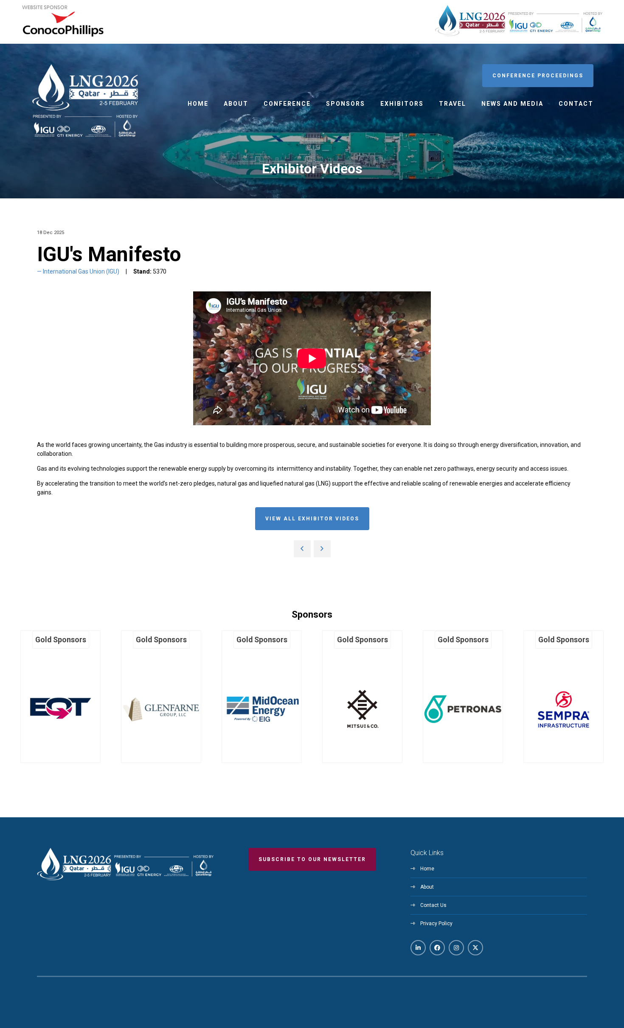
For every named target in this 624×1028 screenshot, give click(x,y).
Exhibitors (402, 103)
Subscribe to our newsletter (312, 859)
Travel (452, 103)
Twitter (475, 947)
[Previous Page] (302, 548)
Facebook (437, 947)
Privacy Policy (436, 923)
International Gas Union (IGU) (81, 271)
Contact (576, 103)
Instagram (456, 947)
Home (198, 103)
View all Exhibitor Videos (312, 519)
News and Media (512, 103)
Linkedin (418, 947)
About (236, 103)
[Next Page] (322, 548)
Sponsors (345, 103)
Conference (287, 103)
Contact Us (433, 905)
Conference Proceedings (537, 76)
